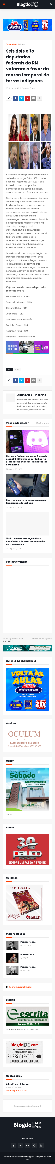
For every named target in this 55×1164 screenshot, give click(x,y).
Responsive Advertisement (27, 1106)
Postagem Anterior (13, 638)
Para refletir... (28, 942)
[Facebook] (15, 98)
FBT (27, 1159)
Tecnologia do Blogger (20, 987)
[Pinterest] (27, 98)
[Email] (33, 98)
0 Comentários (27, 88)
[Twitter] (21, 98)
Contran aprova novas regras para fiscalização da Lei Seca (26, 501)
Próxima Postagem (41, 638)
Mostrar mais (42, 423)
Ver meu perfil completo (17, 1090)
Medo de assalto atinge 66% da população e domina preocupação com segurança (25, 541)
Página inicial (12, 44)
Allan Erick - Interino (31, 395)
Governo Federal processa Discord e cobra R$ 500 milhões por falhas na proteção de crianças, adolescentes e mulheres (27, 460)
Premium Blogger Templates (31, 1156)
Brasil (23, 44)
